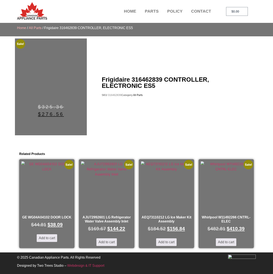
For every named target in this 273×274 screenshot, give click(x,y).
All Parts (35, 28)
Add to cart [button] (47, 238)
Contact (201, 11)
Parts (152, 11)
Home (130, 11)
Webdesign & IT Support (85, 265)
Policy (175, 11)
